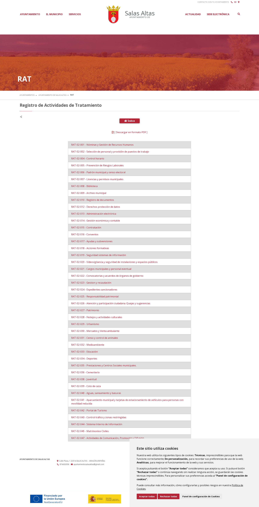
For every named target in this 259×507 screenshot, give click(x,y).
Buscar (239, 14)
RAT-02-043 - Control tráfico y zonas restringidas (98, 417)
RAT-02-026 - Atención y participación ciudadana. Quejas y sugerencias (110, 303)
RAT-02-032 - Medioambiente (87, 344)
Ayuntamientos (27, 95)
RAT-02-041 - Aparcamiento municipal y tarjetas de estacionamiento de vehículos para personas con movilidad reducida (127, 401)
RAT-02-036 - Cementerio (85, 372)
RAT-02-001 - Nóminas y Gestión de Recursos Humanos (102, 144)
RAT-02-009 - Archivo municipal (88, 193)
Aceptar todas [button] (147, 496)
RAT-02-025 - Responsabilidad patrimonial (95, 296)
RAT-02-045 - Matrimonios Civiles (90, 431)
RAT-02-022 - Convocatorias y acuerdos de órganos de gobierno (107, 275)
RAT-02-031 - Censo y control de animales (94, 337)
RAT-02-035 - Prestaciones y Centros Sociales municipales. (103, 365)
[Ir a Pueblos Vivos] (238, 2)
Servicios (75, 14)
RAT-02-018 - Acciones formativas (90, 248)
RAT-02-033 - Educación (84, 351)
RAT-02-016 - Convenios (84, 234)
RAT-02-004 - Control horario (87, 158)
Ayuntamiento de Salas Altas (52, 95)
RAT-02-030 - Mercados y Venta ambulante (95, 331)
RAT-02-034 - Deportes (84, 358)
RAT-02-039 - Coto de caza (86, 386)
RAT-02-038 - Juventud (84, 379)
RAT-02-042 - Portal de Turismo (89, 410)
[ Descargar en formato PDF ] (130, 132)
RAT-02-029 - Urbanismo (85, 324)
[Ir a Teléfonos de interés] (232, 2)
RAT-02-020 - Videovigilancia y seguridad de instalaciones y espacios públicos (114, 262)
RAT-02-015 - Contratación (86, 227)
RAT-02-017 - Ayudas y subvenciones (91, 241)
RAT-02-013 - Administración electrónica (93, 213)
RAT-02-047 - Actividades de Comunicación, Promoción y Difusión (107, 438)
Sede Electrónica (218, 14)
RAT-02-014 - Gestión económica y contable (95, 220)
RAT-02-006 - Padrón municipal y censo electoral (98, 172)
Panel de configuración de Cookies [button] (201, 496)
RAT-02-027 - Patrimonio (85, 310)
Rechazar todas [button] (168, 496)
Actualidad (193, 14)
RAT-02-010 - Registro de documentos (92, 200)
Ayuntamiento (30, 14)
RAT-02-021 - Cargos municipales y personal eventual (101, 269)
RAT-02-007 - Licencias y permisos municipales (97, 179)
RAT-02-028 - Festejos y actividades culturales (96, 317)
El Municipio (54, 14)
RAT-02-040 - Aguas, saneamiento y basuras (96, 393)
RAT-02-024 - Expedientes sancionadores (94, 289)
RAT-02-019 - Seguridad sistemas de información (98, 255)
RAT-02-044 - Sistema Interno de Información (96, 424)
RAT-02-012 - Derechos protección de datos (95, 206)
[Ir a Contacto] (235, 2)
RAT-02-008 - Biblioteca (84, 186)
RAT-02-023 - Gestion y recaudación (91, 282)
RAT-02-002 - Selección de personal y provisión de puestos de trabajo (110, 151)
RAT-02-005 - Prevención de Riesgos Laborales (97, 165)
